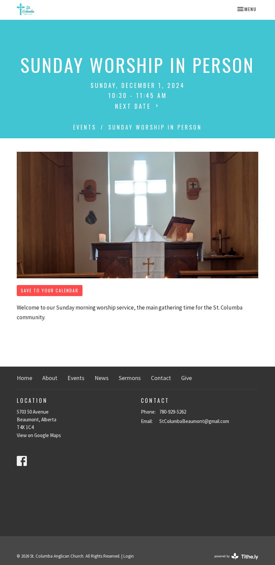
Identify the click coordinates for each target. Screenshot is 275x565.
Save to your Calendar (49, 290)
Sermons (130, 378)
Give (186, 378)
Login (128, 556)
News (102, 378)
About (49, 378)
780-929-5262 (172, 412)
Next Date (134, 106)
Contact (161, 378)
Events (84, 127)
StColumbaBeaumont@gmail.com (194, 421)
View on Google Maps (39, 435)
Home (24, 378)
